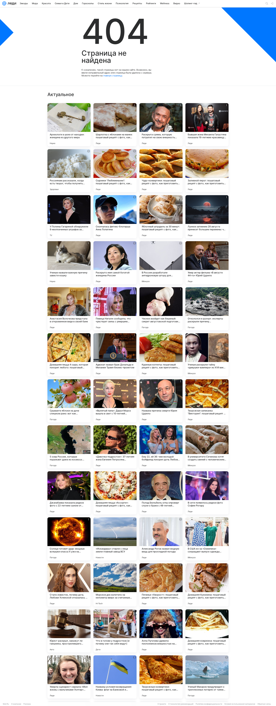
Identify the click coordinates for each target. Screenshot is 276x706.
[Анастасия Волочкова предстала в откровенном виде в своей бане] (69, 308)
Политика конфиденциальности (209, 704)
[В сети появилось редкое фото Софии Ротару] (207, 492)
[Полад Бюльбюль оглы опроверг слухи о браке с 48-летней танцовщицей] (161, 492)
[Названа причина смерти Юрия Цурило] (161, 400)
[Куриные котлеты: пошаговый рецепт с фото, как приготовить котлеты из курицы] (161, 354)
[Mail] (4, 3)
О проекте (162, 704)
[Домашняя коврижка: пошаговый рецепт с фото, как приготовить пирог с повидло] (207, 630)
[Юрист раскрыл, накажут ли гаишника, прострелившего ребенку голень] (69, 630)
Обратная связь (264, 704)
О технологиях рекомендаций (180, 704)
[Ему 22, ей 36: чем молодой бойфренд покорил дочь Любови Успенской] (161, 446)
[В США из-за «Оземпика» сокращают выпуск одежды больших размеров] (207, 538)
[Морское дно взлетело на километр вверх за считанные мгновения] (115, 584)
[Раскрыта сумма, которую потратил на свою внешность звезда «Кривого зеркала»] (161, 124)
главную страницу (112, 75)
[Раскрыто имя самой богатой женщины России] (115, 262)
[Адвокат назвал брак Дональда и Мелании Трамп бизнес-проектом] (115, 354)
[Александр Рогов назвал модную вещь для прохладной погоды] (161, 538)
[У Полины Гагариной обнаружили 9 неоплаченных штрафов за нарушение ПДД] (69, 216)
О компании (16, 704)
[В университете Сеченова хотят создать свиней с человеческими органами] (207, 446)
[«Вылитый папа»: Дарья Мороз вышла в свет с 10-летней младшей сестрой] (115, 400)
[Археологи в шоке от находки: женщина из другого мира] (69, 124)
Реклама (27, 704)
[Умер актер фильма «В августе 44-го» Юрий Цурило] (207, 262)
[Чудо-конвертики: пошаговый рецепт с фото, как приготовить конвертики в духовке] (161, 170)
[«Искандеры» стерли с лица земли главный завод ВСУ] (115, 538)
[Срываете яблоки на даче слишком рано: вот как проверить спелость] (69, 400)
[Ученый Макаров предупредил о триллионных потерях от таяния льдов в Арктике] (207, 677)
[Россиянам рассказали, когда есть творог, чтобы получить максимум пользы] (69, 170)
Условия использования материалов (239, 704)
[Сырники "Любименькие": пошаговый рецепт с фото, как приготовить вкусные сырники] (115, 170)
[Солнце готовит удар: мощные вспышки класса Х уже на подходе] (69, 538)
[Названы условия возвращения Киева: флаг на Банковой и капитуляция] (115, 677)
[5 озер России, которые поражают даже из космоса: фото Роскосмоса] (69, 446)
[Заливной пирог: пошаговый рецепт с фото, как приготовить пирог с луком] (207, 170)
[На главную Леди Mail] (11, 3)
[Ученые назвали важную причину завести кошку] (69, 262)
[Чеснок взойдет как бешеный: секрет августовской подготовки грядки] (161, 308)
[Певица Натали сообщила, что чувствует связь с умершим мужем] (115, 308)
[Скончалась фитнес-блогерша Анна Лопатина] (115, 216)
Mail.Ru (6, 704)
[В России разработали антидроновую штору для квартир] (161, 262)
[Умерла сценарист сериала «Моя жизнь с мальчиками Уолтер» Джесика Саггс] (69, 677)
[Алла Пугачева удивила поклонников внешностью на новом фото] (161, 630)
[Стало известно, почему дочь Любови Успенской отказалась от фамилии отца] (69, 584)
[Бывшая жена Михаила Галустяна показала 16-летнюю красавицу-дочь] (207, 124)
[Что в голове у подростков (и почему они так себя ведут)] (115, 630)
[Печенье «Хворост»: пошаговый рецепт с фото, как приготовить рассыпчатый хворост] (161, 584)
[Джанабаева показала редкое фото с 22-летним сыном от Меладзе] (69, 492)
